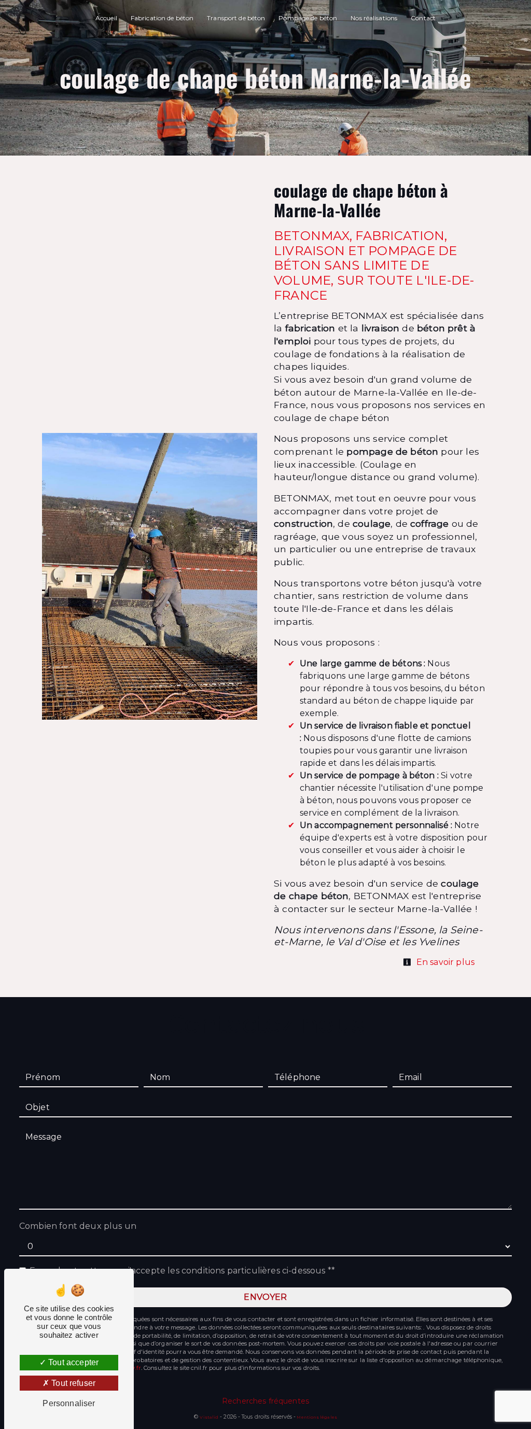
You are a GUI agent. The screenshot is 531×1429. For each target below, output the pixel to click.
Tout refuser (72, 1383)
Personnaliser (69, 1403)
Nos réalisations (374, 18)
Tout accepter (72, 1362)
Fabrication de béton (162, 18)
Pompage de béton (307, 18)
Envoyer (265, 1297)
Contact (423, 18)
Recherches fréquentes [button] (265, 1401)
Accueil (106, 18)
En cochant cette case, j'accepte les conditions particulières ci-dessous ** (182, 1271)
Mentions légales (316, 1417)
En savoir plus (444, 962)
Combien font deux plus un (77, 1226)
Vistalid (209, 1417)
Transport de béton (236, 18)
